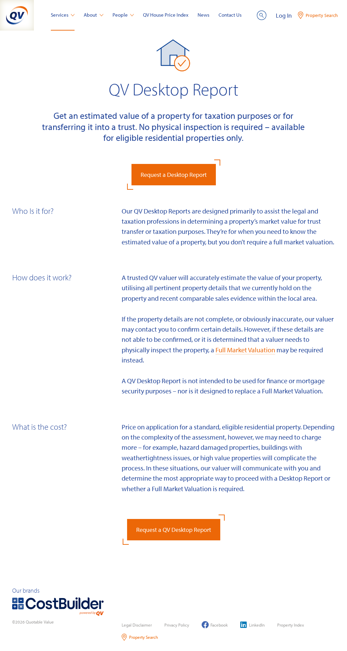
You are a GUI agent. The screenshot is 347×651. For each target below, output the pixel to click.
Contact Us (230, 15)
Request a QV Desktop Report (173, 530)
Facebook (219, 625)
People (120, 15)
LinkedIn (257, 625)
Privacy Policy (176, 625)
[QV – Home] (17, 15)
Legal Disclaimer (137, 625)
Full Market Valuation (245, 349)
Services (59, 15)
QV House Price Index (165, 15)
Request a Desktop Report (174, 175)
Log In (284, 15)
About (90, 15)
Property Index (290, 625)
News (203, 15)
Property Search (143, 637)
